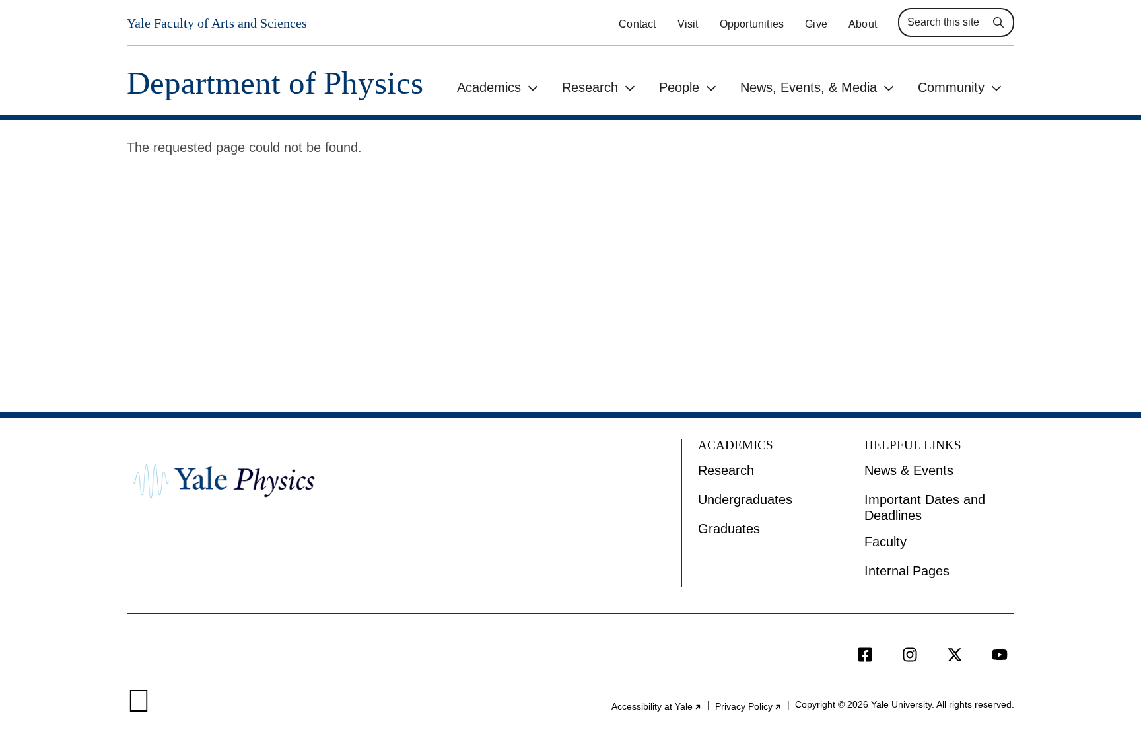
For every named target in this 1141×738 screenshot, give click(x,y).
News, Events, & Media (808, 87)
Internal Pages (907, 571)
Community (951, 87)
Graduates (729, 528)
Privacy (748, 706)
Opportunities (752, 24)
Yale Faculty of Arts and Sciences (217, 23)
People (679, 87)
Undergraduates (745, 499)
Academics (489, 87)
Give (816, 24)
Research (590, 87)
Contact (637, 24)
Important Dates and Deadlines (924, 507)
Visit (688, 24)
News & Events (908, 470)
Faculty (885, 542)
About (862, 24)
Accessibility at (656, 706)
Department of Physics (275, 83)
